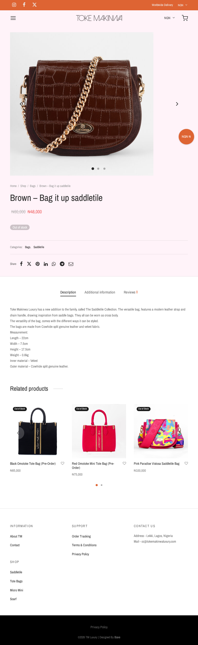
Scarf (13, 599)
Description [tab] (68, 292)
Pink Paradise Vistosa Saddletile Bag (156, 463)
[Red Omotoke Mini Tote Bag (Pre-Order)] (99, 431)
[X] (29, 263)
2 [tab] (101, 485)
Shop (23, 186)
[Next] (180, 433)
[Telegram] (62, 263)
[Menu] (13, 18)
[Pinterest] (38, 263)
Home (13, 186)
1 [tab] (97, 485)
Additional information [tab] (100, 292)
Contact (15, 545)
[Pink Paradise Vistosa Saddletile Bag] (161, 431)
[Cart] (185, 18)
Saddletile (39, 247)
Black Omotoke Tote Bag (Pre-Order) (33, 463)
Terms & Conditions (84, 545)
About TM (16, 536)
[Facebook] (21, 263)
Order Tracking (81, 536)
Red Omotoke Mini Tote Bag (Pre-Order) (93, 465)
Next (177, 104)
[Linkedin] (46, 263)
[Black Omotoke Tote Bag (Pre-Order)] (37, 431)
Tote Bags (16, 581)
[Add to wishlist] (62, 463)
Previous (21, 104)
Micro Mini (16, 590)
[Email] (71, 263)
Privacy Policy (80, 554)
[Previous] (18, 433)
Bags (33, 186)
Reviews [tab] (131, 292)
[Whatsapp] (54, 263)
